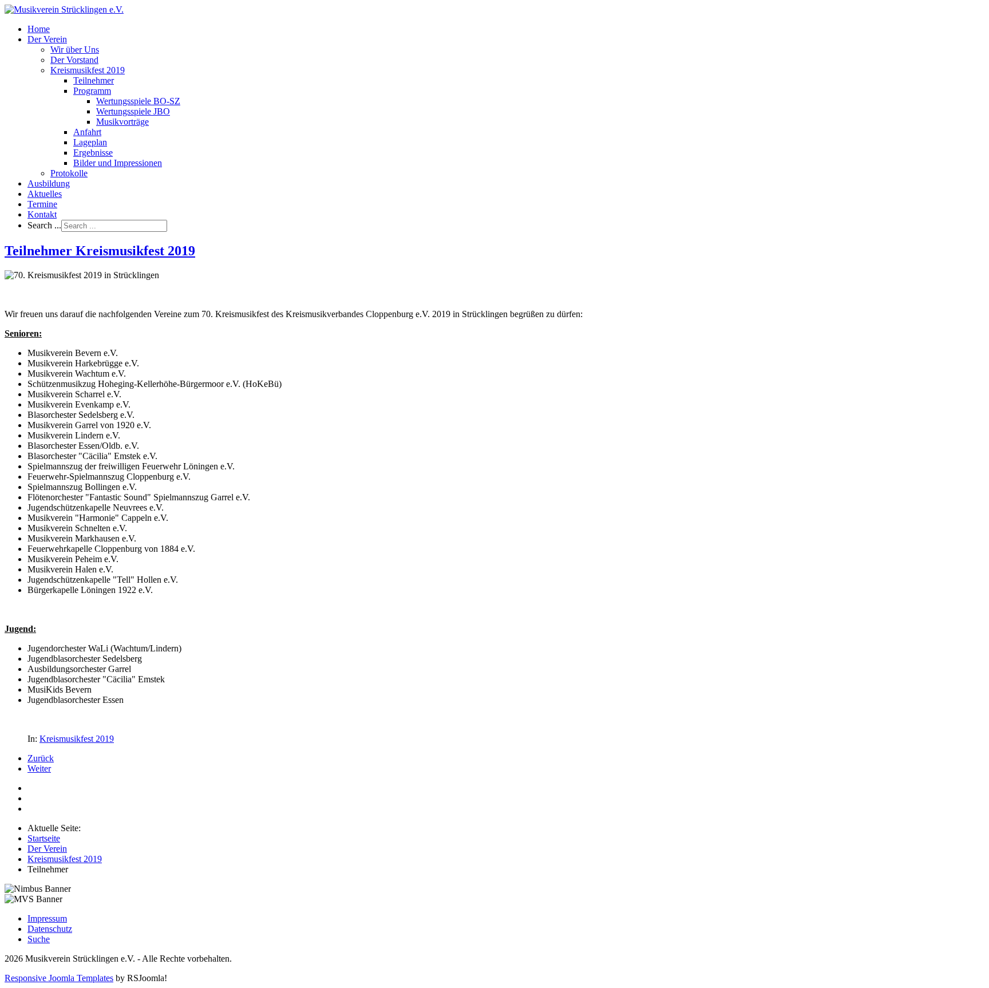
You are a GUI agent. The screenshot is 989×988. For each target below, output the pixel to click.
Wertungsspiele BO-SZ (138, 101)
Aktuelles (44, 194)
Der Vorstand (74, 60)
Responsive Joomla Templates (59, 978)
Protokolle (69, 173)
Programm (92, 91)
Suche (38, 939)
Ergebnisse (93, 152)
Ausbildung (48, 183)
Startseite (43, 838)
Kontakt (42, 214)
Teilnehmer (93, 80)
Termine (42, 204)
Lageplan (90, 142)
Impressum (47, 918)
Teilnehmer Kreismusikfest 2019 (100, 250)
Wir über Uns (74, 49)
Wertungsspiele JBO (133, 111)
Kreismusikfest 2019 (87, 70)
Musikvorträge (122, 122)
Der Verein (47, 39)
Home (38, 29)
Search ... (44, 225)
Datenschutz (49, 929)
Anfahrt (87, 132)
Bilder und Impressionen (117, 163)
